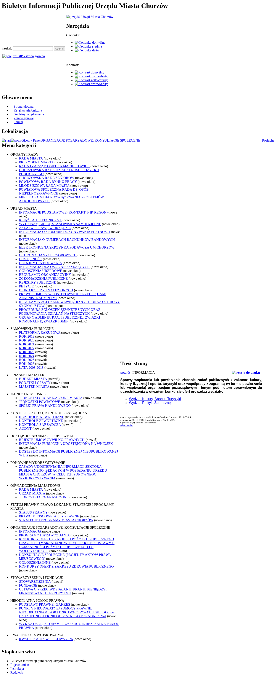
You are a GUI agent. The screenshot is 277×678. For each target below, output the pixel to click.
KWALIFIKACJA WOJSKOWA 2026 (46, 639)
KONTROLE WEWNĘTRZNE (41, 417)
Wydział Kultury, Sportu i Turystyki (155, 399)
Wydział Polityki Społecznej (150, 403)
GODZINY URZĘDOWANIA (40, 263)
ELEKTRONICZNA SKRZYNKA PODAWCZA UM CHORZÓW (66, 247)
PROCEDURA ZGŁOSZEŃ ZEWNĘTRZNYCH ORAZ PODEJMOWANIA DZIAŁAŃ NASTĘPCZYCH (59, 311)
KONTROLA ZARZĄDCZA (40, 424)
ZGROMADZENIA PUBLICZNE (43, 278)
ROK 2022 (26, 348)
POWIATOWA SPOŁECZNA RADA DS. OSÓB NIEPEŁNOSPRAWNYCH (54, 191)
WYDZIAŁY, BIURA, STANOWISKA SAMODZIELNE (60, 224)
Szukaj (18, 122)
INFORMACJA (30, 531)
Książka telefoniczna (28, 110)
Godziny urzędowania (29, 114)
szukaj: (7, 48)
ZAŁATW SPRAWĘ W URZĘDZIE (45, 228)
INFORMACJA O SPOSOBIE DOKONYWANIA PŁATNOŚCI (64, 232)
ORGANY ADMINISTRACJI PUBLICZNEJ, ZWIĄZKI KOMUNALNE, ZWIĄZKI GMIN (59, 319)
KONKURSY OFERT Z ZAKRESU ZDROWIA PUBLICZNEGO (66, 566)
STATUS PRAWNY (33, 512)
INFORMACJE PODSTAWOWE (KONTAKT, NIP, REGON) (63, 212)
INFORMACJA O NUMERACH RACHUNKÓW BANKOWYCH (67, 239)
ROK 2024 (26, 356)
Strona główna (24, 106)
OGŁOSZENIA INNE (35, 562)
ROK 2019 (26, 336)
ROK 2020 (26, 340)
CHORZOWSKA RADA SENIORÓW (46, 178)
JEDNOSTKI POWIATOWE (39, 402)
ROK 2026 (26, 363)
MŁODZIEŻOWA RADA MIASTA (44, 185)
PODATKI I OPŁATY (34, 382)
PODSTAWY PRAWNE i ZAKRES (44, 604)
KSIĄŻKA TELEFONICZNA (40, 220)
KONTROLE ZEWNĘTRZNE (41, 421)
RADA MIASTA (31, 158)
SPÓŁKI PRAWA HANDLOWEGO (45, 405)
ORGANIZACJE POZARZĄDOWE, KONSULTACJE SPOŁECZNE (90, 140)
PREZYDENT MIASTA (36, 162)
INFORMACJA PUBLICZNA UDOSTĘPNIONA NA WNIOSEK (66, 443)
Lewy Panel (32, 140)
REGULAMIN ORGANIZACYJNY (45, 274)
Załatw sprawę (24, 118)
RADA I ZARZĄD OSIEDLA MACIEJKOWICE (54, 166)
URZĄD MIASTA (32, 493)
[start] (6, 140)
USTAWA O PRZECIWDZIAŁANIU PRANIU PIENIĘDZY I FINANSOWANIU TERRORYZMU (63, 591)
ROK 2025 (26, 360)
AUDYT (25, 428)
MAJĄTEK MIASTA (34, 386)
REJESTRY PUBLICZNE (37, 282)
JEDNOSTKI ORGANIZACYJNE (44, 497)
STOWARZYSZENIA (35, 581)
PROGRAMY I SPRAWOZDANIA (44, 535)
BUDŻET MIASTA (33, 379)
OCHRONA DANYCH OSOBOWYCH (48, 255)
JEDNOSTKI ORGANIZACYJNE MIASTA (50, 398)
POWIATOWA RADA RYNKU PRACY (48, 181)
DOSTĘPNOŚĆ (30, 259)
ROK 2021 (26, 344)
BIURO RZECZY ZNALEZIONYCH (46, 290)
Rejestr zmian (19, 665)
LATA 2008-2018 (31, 367)
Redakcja (16, 672)
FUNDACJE (28, 585)
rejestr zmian (126, 425)
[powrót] (17, 140)
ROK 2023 (26, 352)
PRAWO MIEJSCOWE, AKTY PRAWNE (49, 516)
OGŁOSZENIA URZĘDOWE (40, 271)
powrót (125, 372)
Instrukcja (17, 668)
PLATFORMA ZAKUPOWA (39, 332)
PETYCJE (26, 286)
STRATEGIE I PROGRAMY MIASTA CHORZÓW (56, 520)
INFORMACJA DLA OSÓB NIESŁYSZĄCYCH (54, 267)
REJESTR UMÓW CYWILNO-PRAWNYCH (52, 440)
